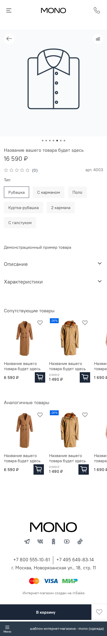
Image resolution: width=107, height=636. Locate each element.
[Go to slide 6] (61, 140)
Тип (7, 179)
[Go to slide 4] (53, 140)
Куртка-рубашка (23, 207)
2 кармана (60, 207)
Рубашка (16, 192)
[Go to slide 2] (46, 140)
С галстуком (20, 222)
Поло (77, 192)
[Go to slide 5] (57, 140)
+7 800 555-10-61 (31, 560)
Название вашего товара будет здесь (22, 366)
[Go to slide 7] (64, 140)
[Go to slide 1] (42, 140)
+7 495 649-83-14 (75, 560)
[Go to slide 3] (50, 140)
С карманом (48, 192)
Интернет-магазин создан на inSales (54, 593)
